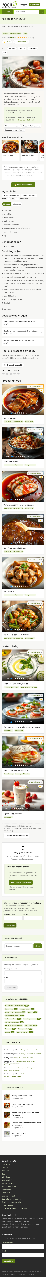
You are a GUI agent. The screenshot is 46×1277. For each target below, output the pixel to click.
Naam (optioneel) (9, 914)
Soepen (32, 1012)
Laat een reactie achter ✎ (14, 130)
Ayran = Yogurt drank (13, 814)
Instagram (22, 1274)
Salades (9, 1032)
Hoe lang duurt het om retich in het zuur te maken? (21, 332)
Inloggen (23, 5)
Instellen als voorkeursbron (17, 835)
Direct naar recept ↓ (12, 126)
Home (13, 26)
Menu (9, 12)
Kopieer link (33, 48)
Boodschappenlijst (9, 1186)
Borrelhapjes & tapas (31, 1019)
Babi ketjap (9, 591)
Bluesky (13, 1274)
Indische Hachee (11, 461)
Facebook (31, 1274)
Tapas (25, 33)
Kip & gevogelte (25, 1029)
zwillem (13, 37)
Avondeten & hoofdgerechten (12, 33)
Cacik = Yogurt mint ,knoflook (16, 684)
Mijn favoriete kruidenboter (22, 1133)
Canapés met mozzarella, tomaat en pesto (22, 727)
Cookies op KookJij (9, 1196)
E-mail (25, 914)
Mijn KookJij (6, 1177)
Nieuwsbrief (6, 1180)
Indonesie (30, 120)
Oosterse (21, 120)
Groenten (10, 1029)
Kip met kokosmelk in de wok (16, 635)
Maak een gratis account (21, 882)
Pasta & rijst (30, 1025)
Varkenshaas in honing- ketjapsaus (19, 505)
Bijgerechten (29, 421)
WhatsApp (12, 48)
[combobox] (26, 12)
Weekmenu (6, 1190)
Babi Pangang (10, 418)
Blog (3, 1174)
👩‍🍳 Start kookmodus (23, 184)
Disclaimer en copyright (11, 1202)
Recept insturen (8, 1183)
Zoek (38, 946)
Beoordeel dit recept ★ (31, 126)
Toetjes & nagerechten (11, 687)
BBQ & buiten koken (13, 1025)
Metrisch (6, 204)
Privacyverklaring (9, 1205)
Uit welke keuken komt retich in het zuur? (19, 341)
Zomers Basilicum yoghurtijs (22, 1104)
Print (4, 52)
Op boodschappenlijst (11, 196)
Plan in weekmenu (29, 196)
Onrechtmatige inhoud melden (14, 1208)
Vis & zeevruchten (12, 1019)
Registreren (34, 5)
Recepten (19, 26)
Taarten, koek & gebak (22, 774)
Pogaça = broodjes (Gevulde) (16, 770)
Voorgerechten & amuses (29, 687)
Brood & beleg (19, 730)
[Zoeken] (41, 12)
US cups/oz (17, 204)
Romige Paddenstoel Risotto (22, 1096)
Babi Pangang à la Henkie (15, 548)
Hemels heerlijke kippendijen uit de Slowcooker (25, 1113)
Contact (5, 1168)
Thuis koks (6, 1193)
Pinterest (22, 48)
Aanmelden (10, 925)
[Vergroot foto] (5, 85)
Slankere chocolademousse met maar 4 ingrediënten (26, 1124)
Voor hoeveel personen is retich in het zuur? (20, 322)
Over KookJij (6, 1164)
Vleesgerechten (30, 465)
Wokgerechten (29, 638)
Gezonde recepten (24, 1032)
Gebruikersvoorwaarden (12, 1199)
